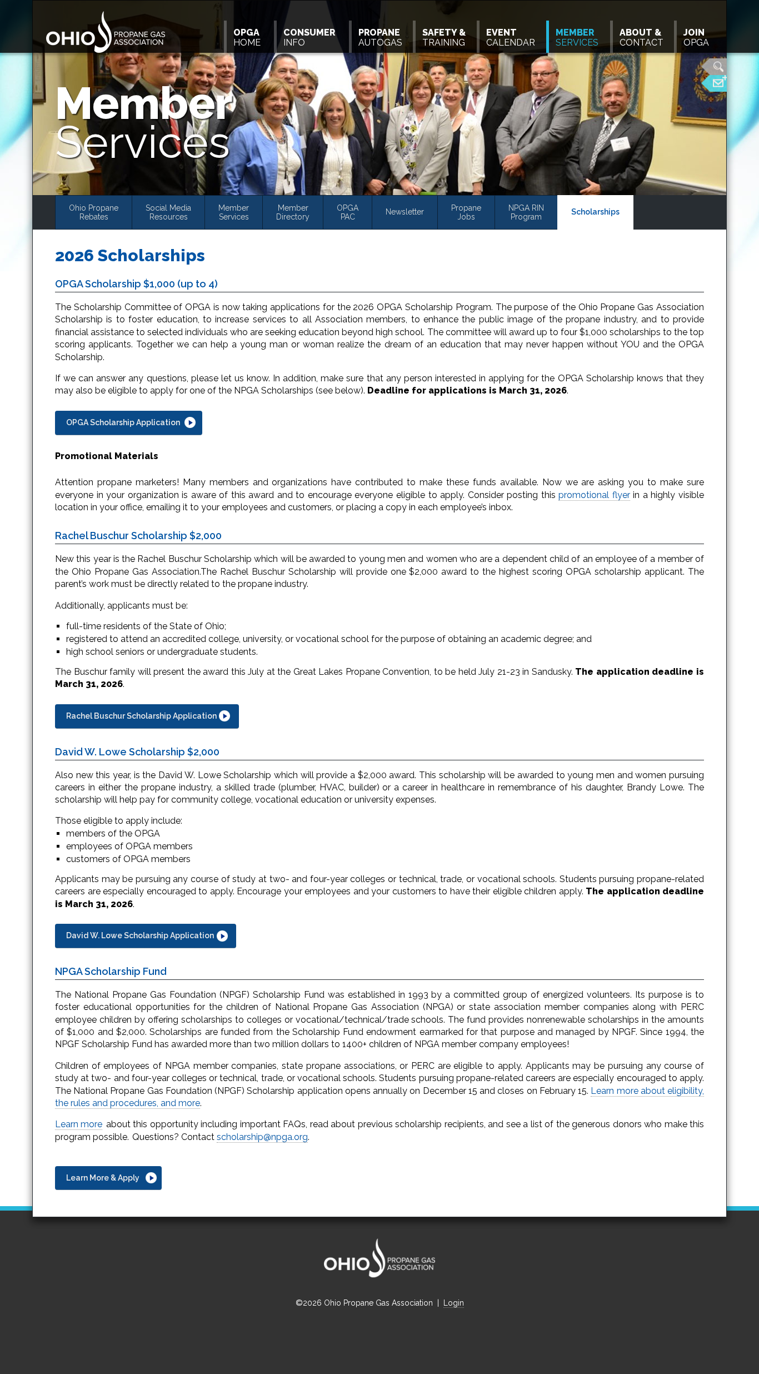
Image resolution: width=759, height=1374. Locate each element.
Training (444, 37)
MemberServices (233, 212)
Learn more (78, 1124)
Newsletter (405, 211)
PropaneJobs (466, 212)
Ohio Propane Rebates (93, 212)
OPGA (696, 37)
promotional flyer (594, 495)
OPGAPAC (347, 212)
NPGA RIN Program (526, 212)
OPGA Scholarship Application (123, 422)
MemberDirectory (292, 212)
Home (247, 37)
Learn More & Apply (102, 1177)
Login (453, 1302)
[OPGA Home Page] (107, 33)
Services (577, 37)
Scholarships (595, 211)
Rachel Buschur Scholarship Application (141, 715)
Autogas (380, 37)
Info (309, 37)
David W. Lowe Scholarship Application (140, 935)
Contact (641, 37)
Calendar (510, 37)
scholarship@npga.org (262, 1137)
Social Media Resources (168, 212)
